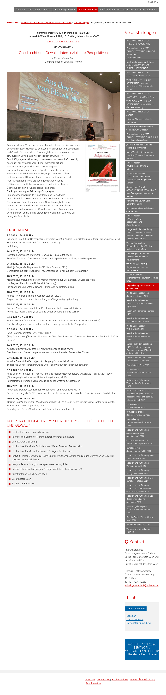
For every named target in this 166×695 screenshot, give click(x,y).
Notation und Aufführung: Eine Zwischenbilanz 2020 (140, 457)
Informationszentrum (40, 9)
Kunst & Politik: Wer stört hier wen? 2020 (139, 518)
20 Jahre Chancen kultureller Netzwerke (139, 120)
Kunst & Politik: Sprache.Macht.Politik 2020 (138, 449)
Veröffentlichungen (110, 9)
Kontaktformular (134, 619)
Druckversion (93, 683)
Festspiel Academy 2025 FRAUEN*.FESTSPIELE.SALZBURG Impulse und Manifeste (142, 137)
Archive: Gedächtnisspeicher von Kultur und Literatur (139, 128)
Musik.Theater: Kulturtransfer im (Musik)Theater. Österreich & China (140, 155)
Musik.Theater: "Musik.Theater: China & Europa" (137, 166)
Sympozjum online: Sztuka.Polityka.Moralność (138, 413)
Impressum (103, 679)
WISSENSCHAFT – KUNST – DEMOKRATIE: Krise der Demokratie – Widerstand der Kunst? (139, 85)
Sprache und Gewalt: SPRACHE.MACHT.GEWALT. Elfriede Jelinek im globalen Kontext (139, 178)
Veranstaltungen (88, 9)
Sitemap (90, 679)
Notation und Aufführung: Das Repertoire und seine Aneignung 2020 (139, 499)
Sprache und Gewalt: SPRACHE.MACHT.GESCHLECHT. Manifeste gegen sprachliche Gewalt (141, 192)
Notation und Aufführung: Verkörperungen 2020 (137, 464)
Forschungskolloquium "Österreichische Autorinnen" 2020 (139, 509)
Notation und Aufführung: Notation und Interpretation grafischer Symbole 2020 (138, 488)
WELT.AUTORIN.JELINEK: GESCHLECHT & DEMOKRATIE (140, 95)
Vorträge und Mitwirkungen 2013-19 (138, 530)
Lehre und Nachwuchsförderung (140, 9)
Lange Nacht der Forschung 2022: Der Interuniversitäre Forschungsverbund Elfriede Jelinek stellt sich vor (139, 348)
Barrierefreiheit (120, 679)
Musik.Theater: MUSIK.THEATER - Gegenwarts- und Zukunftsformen (134, 220)
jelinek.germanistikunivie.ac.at (142, 585)
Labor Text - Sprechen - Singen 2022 (140, 312)
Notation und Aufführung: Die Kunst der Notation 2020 (139, 479)
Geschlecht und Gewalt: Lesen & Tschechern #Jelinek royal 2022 (140, 303)
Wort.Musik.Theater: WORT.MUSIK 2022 (135, 327)
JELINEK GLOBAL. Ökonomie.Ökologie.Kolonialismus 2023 (142, 277)
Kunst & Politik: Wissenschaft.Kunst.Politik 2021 (138, 372)
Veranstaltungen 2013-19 (137, 524)
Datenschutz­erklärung (142, 679)
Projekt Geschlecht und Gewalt (63, 41)
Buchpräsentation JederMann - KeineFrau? (140, 210)
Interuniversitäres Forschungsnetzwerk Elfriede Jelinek (46, 22)
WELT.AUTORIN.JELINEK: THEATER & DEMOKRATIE (138, 42)
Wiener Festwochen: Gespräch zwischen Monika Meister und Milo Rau (139, 246)
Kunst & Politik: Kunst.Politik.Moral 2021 (137, 406)
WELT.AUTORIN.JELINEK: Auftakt (137, 113)
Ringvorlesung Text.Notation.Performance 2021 (138, 422)
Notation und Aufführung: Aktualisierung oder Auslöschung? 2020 (137, 433)
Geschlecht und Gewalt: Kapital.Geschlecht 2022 (137, 320)
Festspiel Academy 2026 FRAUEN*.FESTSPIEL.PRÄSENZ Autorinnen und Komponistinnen (140, 53)
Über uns (20, 9)
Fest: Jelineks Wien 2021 (137, 365)
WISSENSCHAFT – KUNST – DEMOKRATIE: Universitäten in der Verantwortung (140, 104)
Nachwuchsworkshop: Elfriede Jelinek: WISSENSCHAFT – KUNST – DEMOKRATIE (140, 65)
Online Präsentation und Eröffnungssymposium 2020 (139, 442)
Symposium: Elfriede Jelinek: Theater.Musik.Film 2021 (139, 359)
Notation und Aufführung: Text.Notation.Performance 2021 (138, 383)
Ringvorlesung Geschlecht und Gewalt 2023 (140, 287)
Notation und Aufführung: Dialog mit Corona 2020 (137, 472)
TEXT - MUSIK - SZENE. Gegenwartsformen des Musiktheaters (137, 267)
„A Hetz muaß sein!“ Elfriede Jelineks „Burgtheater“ (139, 146)
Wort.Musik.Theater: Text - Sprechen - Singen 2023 (138, 294)
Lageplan (131, 615)
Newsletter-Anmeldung (138, 623)
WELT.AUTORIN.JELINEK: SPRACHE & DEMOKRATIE (138, 74)
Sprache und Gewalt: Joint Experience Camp (138, 202)
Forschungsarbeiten (65, 9)
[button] (15, 108)
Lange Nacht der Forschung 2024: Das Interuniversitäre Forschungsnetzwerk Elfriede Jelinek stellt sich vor (139, 234)
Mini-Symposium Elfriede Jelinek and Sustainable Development (137, 256)
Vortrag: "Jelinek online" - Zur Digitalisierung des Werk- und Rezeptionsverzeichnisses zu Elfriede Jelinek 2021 (139, 395)
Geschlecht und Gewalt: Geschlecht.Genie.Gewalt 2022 (138, 336)
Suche (151, 1)
